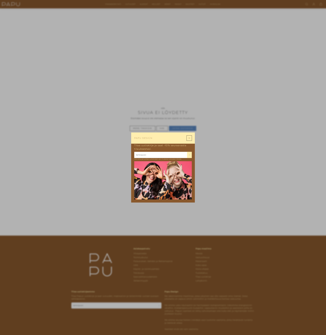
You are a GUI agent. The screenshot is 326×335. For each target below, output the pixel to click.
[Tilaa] (189, 155)
